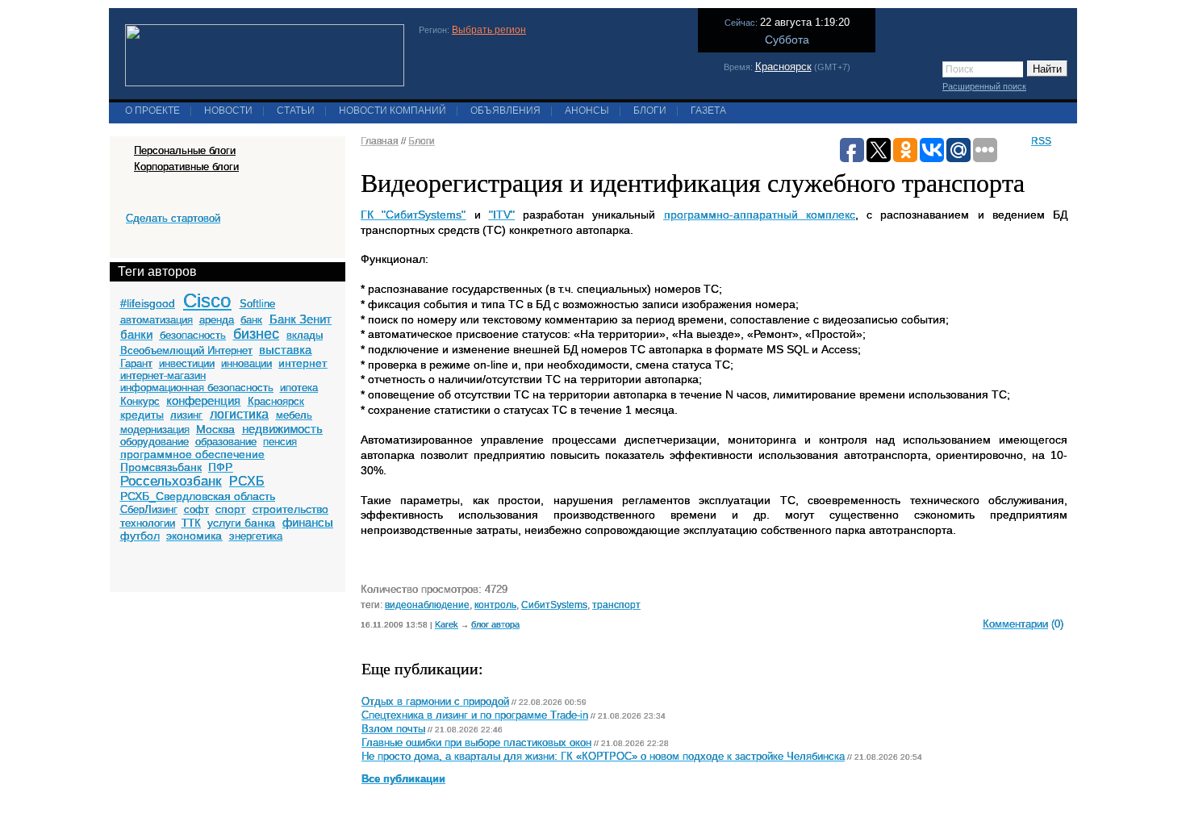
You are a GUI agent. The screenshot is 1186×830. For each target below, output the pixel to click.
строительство (290, 509)
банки (136, 334)
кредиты (142, 414)
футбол (140, 535)
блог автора (495, 624)
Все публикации (403, 779)
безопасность (193, 335)
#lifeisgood (147, 303)
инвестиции (187, 363)
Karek (446, 624)
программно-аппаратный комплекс (759, 214)
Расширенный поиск (984, 86)
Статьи (296, 110)
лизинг (186, 415)
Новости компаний (392, 110)
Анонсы (587, 110)
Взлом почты (393, 729)
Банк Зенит (300, 319)
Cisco (207, 300)
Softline (257, 304)
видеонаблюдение (427, 604)
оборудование (154, 442)
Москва (215, 429)
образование (226, 442)
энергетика (255, 536)
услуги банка (241, 522)
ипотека (299, 388)
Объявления (505, 110)
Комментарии (1015, 624)
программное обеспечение (192, 454)
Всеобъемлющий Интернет (186, 350)
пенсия (280, 442)
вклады (304, 335)
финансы (307, 522)
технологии (147, 523)
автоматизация (156, 320)
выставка (285, 350)
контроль (495, 604)
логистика (239, 414)
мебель (294, 415)
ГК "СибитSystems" (413, 214)
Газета (708, 110)
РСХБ (247, 481)
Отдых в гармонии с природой (435, 701)
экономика (194, 535)
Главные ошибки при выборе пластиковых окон (476, 743)
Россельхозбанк (170, 481)
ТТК (191, 523)
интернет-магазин (163, 375)
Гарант (136, 363)
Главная (380, 141)
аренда (216, 320)
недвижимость (282, 429)
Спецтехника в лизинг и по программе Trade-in (474, 715)
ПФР (220, 467)
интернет (302, 363)
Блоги (649, 110)
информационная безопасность (197, 388)
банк (251, 320)
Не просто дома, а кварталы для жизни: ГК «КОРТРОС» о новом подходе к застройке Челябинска (603, 756)
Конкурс (140, 401)
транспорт (616, 604)
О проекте (152, 110)
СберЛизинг (148, 509)
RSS (1041, 141)
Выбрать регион (489, 29)
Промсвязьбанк (161, 467)
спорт (230, 509)
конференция (203, 400)
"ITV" (502, 214)
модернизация (155, 429)
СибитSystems (554, 604)
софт (196, 509)
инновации (246, 363)
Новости (228, 110)
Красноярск (783, 66)
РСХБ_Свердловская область (197, 496)
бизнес (256, 334)
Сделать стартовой (173, 218)
